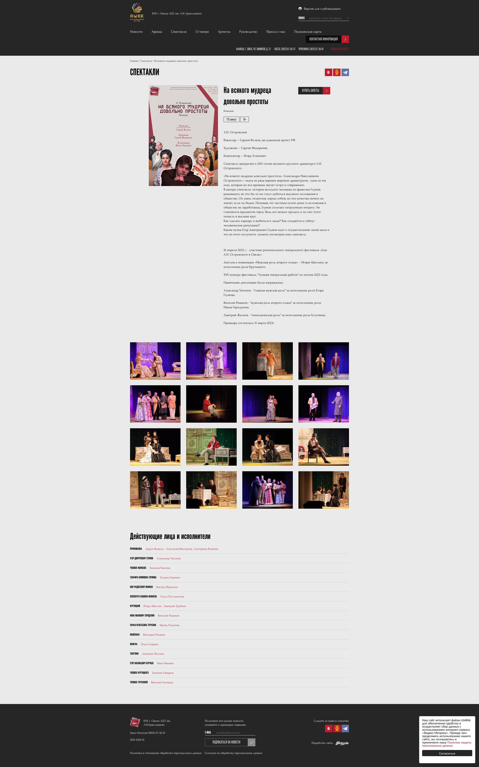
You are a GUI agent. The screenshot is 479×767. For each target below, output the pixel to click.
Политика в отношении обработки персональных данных (166, 753)
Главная (134, 61)
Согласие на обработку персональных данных (233, 753)
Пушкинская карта (307, 32)
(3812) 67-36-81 (316, 49)
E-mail (208, 732)
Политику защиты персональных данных (446, 744)
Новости (136, 32)
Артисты (224, 32)
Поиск (301, 18)
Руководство (248, 32)
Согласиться (447, 753)
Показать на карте (340, 49)
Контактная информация (323, 39)
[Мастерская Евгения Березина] (342, 744)
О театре (202, 32)
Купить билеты (310, 90)
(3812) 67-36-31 (288, 49)
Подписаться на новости (226, 742)
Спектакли (179, 32)
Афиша (156, 32)
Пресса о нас (276, 32)
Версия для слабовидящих (322, 9)
